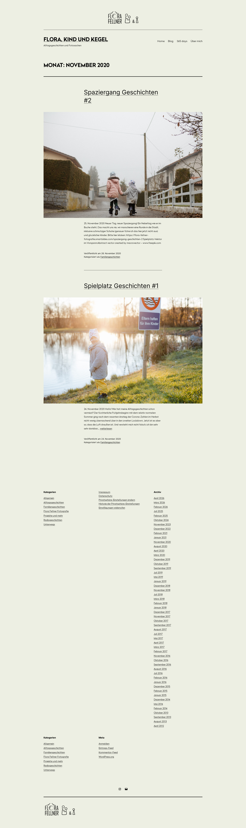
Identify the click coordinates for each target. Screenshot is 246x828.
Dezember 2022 (162, 529)
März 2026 (159, 503)
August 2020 (160, 546)
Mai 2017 (158, 638)
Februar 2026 (161, 507)
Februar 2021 (160, 533)
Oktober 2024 (161, 520)
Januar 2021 (160, 538)
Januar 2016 (160, 682)
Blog (170, 41)
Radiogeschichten (53, 520)
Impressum (104, 492)
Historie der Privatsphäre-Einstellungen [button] (119, 504)
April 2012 (159, 726)
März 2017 (159, 647)
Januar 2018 (160, 608)
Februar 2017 (160, 651)
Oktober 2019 (161, 564)
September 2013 (162, 717)
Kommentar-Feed (108, 753)
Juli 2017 (158, 634)
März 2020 (159, 555)
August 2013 (160, 722)
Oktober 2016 (161, 660)
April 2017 (159, 643)
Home (161, 41)
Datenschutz (105, 496)
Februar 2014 (160, 708)
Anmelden (104, 744)
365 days (182, 41)
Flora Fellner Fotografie (56, 511)
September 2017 (162, 625)
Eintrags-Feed (106, 748)
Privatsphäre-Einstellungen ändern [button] (117, 500)
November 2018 (162, 590)
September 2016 (162, 665)
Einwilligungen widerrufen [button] (112, 508)
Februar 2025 (161, 516)
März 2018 (159, 599)
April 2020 (159, 551)
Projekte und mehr (53, 516)
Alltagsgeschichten (54, 503)
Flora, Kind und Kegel (76, 40)
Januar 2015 (160, 695)
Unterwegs (49, 525)
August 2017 (160, 630)
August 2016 (160, 669)
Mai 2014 (158, 704)
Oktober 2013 (161, 713)
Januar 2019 (160, 581)
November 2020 (162, 542)
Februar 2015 (160, 691)
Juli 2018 (158, 595)
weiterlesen (106, 429)
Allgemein (49, 498)
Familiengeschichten (110, 257)
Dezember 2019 (162, 559)
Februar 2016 (160, 678)
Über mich (196, 41)
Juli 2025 (158, 511)
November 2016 (162, 656)
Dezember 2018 (162, 586)
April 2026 (159, 498)
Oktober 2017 (161, 621)
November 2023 (162, 525)
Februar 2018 (160, 603)
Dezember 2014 (162, 700)
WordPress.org (106, 757)
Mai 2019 (158, 577)
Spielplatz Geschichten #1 (121, 285)
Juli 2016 (158, 673)
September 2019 (162, 568)
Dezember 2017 (162, 612)
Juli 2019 (158, 573)
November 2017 (162, 616)
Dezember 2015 (162, 687)
